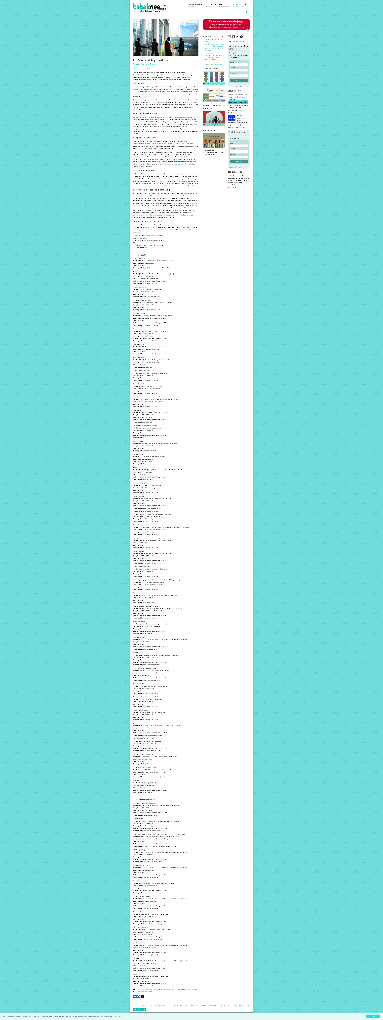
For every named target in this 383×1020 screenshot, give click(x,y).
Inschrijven (239, 80)
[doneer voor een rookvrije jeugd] (226, 32)
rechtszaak (180, 1005)
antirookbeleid (229, 1005)
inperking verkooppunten (210, 1005)
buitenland (192, 1005)
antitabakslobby (154, 989)
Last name (233, 154)
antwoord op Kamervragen (146, 208)
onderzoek (243, 1005)
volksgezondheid (142, 989)
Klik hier (237, 185)
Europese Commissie (175, 989)
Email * (232, 143)
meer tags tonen (139, 1009)
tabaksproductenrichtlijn (144, 992)
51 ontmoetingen (161, 100)
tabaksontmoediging (147, 1005)
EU (135, 992)
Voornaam (233, 67)
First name (233, 148)
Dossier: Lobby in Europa (145, 64)
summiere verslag (175, 164)
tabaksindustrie (165, 1005)
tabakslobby (164, 989)
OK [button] (373, 1016)
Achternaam (233, 73)
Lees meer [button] (117, 1016)
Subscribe (239, 161)
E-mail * (232, 62)
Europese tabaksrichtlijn (190, 989)
